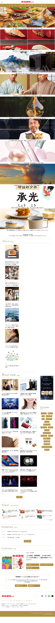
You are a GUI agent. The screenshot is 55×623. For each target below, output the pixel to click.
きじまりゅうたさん (47, 424)
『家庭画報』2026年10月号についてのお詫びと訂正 (17, 531)
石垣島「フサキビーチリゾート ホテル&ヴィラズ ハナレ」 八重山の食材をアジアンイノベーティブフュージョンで (10, 471)
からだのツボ (51, 427)
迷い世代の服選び (47, 441)
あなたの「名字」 (44, 435)
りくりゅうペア (43, 413)
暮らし (22, 5)
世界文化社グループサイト (5, 605)
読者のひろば (47, 449)
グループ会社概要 (12, 605)
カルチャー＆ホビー (5, 448)
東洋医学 (21, 448)
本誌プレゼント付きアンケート (47, 446)
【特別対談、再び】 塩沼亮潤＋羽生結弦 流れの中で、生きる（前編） (28, 394)
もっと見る (27, 541)
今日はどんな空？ (43, 427)
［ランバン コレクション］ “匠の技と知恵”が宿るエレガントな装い (10, 432)
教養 (32, 5)
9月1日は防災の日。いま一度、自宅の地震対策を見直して (10, 451)
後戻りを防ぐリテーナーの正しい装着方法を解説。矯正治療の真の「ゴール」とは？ (28, 413)
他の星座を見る (46, 397)
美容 (25, 5)
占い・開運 (40, 5)
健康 (29, 5)
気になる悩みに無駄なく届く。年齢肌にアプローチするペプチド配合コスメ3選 (28, 432)
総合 (21, 410)
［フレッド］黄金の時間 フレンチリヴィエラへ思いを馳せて (10, 413)
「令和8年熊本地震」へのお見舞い (13, 537)
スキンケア (22, 429)
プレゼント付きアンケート (46, 564)
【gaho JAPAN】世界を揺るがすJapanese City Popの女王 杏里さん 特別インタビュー (10, 491)
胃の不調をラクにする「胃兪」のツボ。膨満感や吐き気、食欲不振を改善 (28, 451)
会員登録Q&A (31, 585)
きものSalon (51, 435)
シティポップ (47, 421)
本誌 (31, 600)
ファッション (16, 5)
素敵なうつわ (50, 413)
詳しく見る (29, 564)
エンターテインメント (5, 487)
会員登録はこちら (19, 585)
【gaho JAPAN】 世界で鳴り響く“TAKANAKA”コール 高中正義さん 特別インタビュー (28, 491)
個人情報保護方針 (25, 605)
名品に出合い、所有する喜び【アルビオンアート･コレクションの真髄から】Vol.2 (28, 470)
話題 (45, 5)
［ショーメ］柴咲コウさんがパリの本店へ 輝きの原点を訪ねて (10, 394)
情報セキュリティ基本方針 (18, 605)
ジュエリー (22, 467)
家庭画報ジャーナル (47, 438)
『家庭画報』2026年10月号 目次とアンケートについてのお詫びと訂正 (20, 534)
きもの (35, 5)
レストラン (3, 467)
